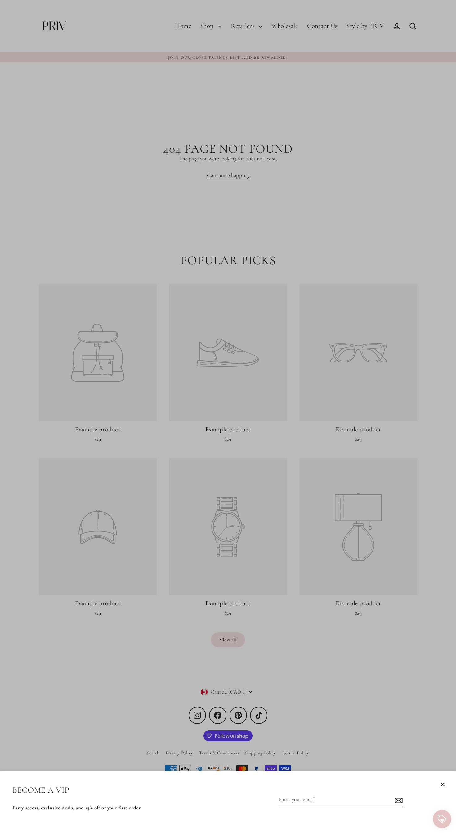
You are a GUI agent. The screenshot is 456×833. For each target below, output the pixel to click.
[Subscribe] (398, 800)
